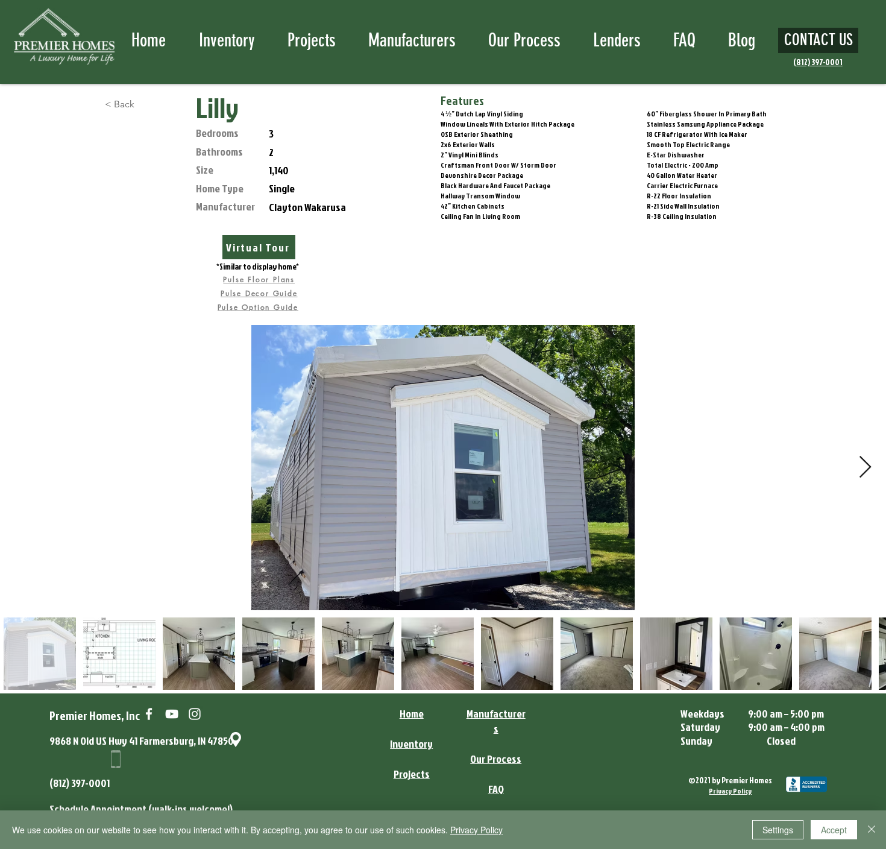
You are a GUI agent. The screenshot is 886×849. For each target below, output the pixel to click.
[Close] (871, 829)
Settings (777, 830)
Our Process (495, 758)
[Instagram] (195, 714)
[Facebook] (149, 714)
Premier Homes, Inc (94, 715)
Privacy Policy (476, 830)
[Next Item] (865, 467)
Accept (834, 830)
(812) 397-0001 (79, 783)
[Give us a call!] (116, 759)
